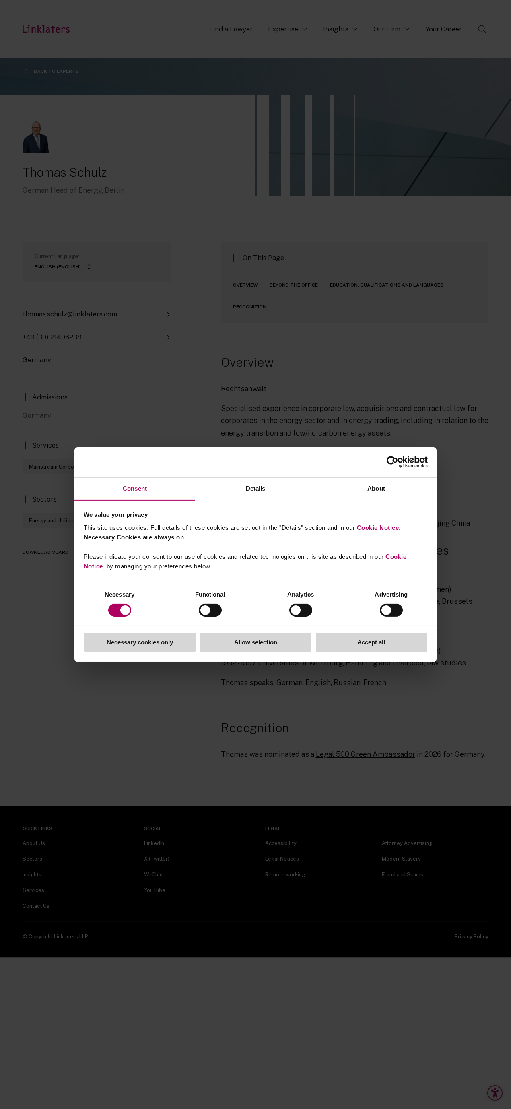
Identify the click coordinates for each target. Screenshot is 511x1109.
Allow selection (255, 642)
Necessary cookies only (140, 642)
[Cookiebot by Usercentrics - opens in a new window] (392, 462)
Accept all (371, 642)
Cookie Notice (378, 527)
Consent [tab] (135, 488)
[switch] (210, 610)
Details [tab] (256, 488)
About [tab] (376, 488)
